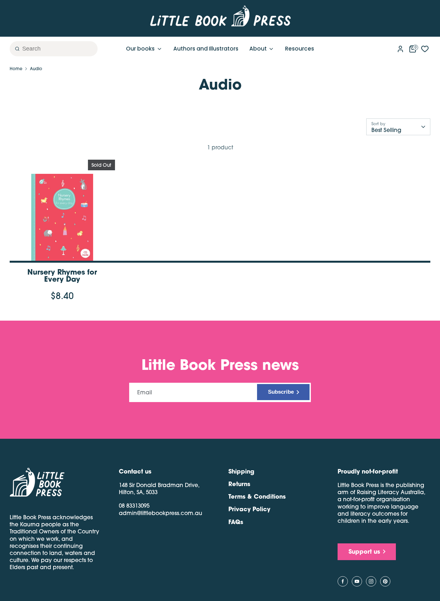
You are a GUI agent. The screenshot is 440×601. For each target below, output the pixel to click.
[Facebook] (343, 581)
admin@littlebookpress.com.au (160, 513)
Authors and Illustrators (205, 48)
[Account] (400, 47)
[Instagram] (371, 581)
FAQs (235, 522)
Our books (141, 48)
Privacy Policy (249, 509)
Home (16, 68)
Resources (299, 48)
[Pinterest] (385, 581)
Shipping (241, 471)
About (258, 48)
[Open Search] (15, 48)
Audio (36, 68)
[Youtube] (357, 581)
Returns (239, 484)
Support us (364, 551)
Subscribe (281, 392)
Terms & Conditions (257, 496)
